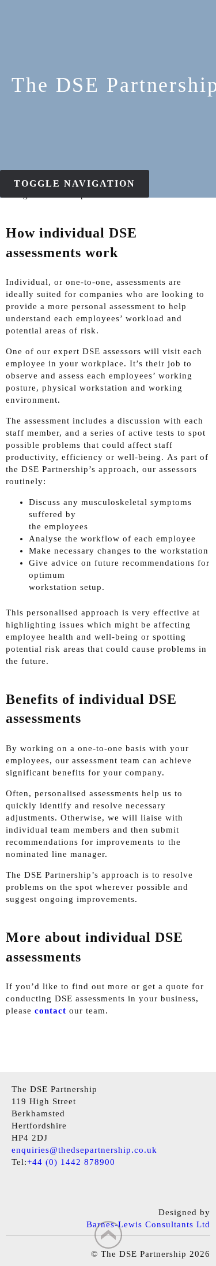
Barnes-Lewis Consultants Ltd (148, 1224)
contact (50, 1010)
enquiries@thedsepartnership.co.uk (84, 1149)
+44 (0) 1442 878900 (71, 1162)
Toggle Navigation (74, 183)
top (108, 1235)
